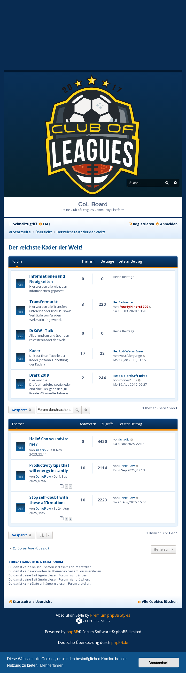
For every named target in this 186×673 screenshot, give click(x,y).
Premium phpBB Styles (110, 615)
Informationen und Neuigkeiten (47, 279)
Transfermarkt (43, 301)
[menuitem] (44, 224)
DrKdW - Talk (41, 330)
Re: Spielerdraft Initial (130, 376)
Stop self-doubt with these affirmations (48, 500)
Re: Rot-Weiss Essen (128, 351)
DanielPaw (43, 476)
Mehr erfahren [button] (51, 665)
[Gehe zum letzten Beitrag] (131, 439)
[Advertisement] (93, 34)
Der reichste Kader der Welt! (45, 247)
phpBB (72, 631)
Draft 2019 (39, 375)
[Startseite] (93, 134)
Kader (34, 350)
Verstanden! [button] (159, 663)
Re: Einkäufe (123, 302)
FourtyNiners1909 (133, 306)
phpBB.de (119, 642)
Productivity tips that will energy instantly (49, 468)
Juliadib (41, 450)
